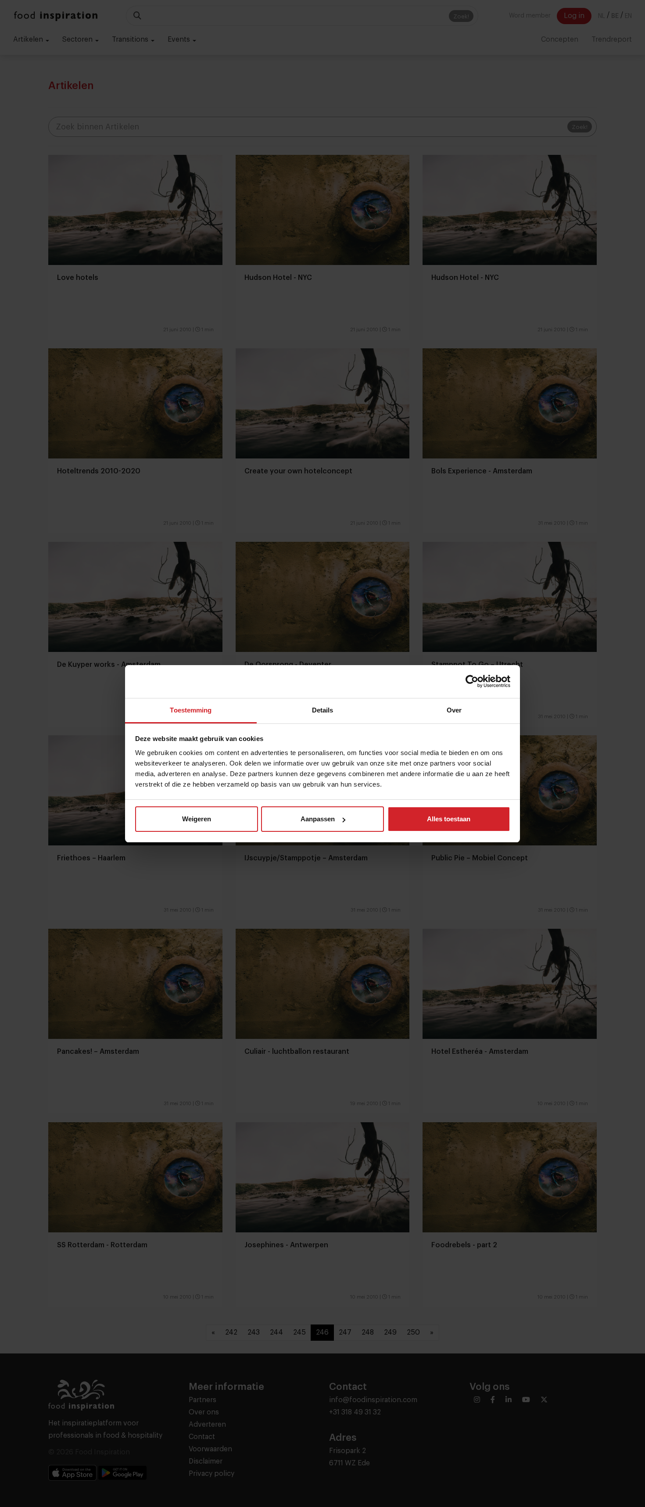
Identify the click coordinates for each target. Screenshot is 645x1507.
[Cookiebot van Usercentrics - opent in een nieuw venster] (472, 681)
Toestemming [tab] (190, 710)
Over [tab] (454, 710)
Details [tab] (322, 710)
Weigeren (196, 819)
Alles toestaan (448, 819)
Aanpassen (318, 819)
